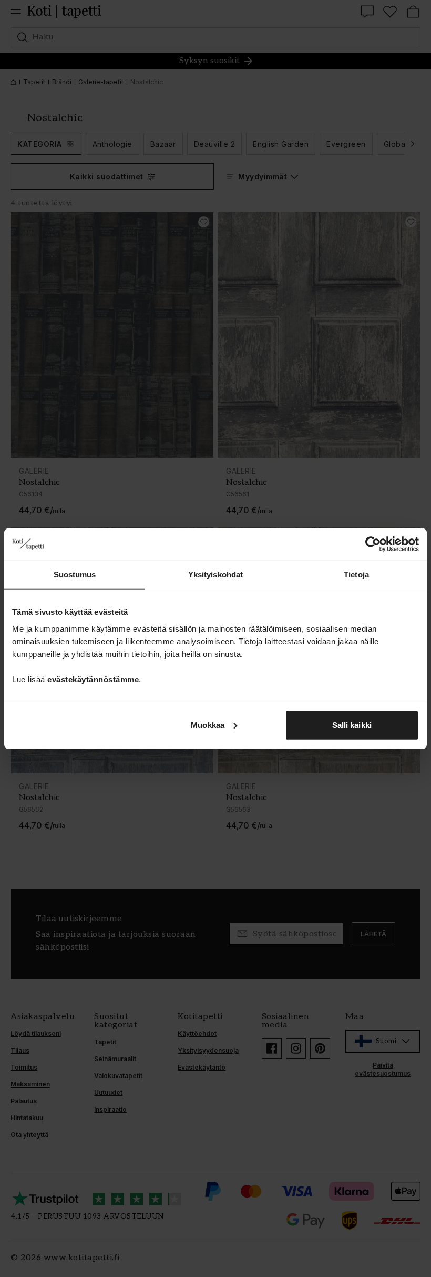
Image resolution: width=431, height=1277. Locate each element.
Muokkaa (207, 724)
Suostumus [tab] (75, 574)
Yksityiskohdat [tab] (215, 574)
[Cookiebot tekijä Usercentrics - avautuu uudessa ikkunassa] (373, 544)
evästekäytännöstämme (93, 678)
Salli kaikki (352, 724)
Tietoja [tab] (356, 574)
